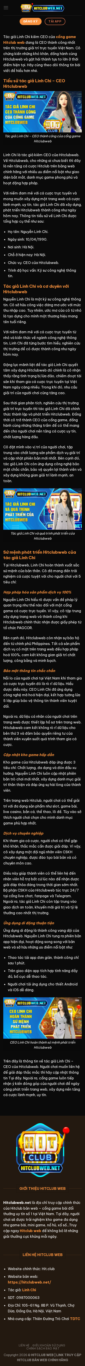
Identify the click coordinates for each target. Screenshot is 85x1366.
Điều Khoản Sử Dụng (48, 1345)
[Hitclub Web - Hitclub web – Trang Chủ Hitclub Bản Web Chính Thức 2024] (42, 8)
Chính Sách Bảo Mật (43, 1348)
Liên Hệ (24, 1345)
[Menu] (5, 7)
